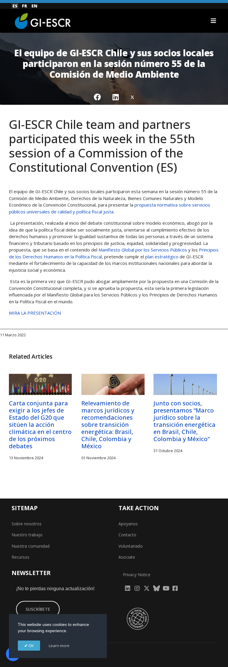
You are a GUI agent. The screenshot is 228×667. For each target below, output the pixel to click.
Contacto (127, 535)
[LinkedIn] (116, 97)
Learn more (59, 645)
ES (15, 6)
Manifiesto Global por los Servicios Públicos (142, 250)
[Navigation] (213, 21)
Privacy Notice (137, 574)
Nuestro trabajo (27, 535)
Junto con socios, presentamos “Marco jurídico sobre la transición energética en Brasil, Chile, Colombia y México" (184, 421)
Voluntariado (130, 546)
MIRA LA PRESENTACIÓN (35, 313)
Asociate (126, 557)
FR (24, 6)
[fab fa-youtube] (166, 587)
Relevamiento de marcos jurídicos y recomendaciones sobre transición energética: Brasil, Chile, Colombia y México (107, 424)
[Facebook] (97, 97)
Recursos (20, 557)
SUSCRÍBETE (38, 609)
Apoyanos (128, 524)
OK (31, 645)
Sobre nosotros (27, 524)
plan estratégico (161, 257)
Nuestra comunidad (31, 546)
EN (34, 6)
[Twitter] (132, 97)
